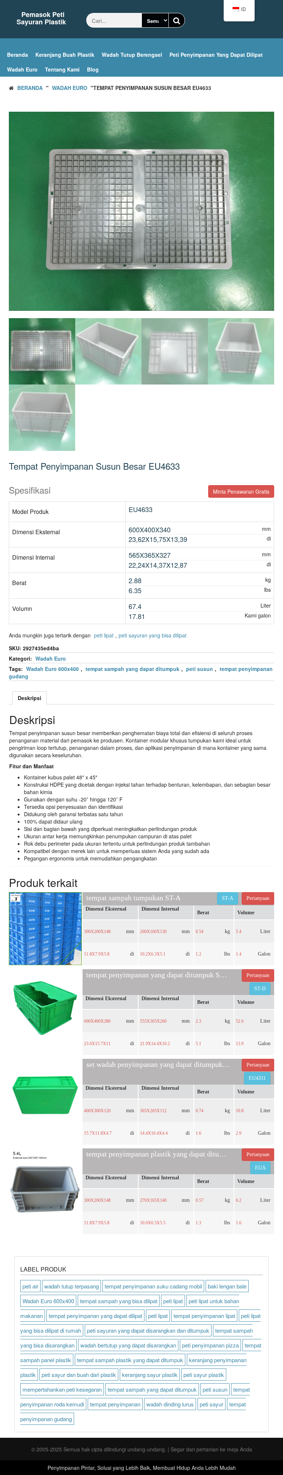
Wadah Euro (22, 69)
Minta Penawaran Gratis (241, 491)
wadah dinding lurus (170, 1404)
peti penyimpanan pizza (210, 1345)
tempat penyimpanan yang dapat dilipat (95, 1315)
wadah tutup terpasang (71, 1286)
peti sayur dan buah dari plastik (79, 1374)
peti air (30, 1286)
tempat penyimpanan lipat (204, 1315)
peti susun (199, 668)
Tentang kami (62, 69)
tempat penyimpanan (115, 1404)
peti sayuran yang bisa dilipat (152, 635)
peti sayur (211, 1404)
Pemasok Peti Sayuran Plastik (41, 18)
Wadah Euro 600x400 (52, 668)
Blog (93, 69)
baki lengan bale (227, 1286)
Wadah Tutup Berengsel (132, 54)
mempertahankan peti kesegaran (62, 1389)
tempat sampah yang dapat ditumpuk (132, 668)
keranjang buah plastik (64, 54)
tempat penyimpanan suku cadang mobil (153, 1286)
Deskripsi (29, 698)
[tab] (29, 698)
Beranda (17, 54)
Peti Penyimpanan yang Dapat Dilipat (216, 54)
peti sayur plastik (204, 1374)
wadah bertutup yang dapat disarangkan (128, 1345)
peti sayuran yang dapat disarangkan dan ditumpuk (148, 1330)
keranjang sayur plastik (150, 1374)
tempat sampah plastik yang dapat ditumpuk (130, 1360)
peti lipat (103, 635)
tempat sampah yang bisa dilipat (118, 1301)
